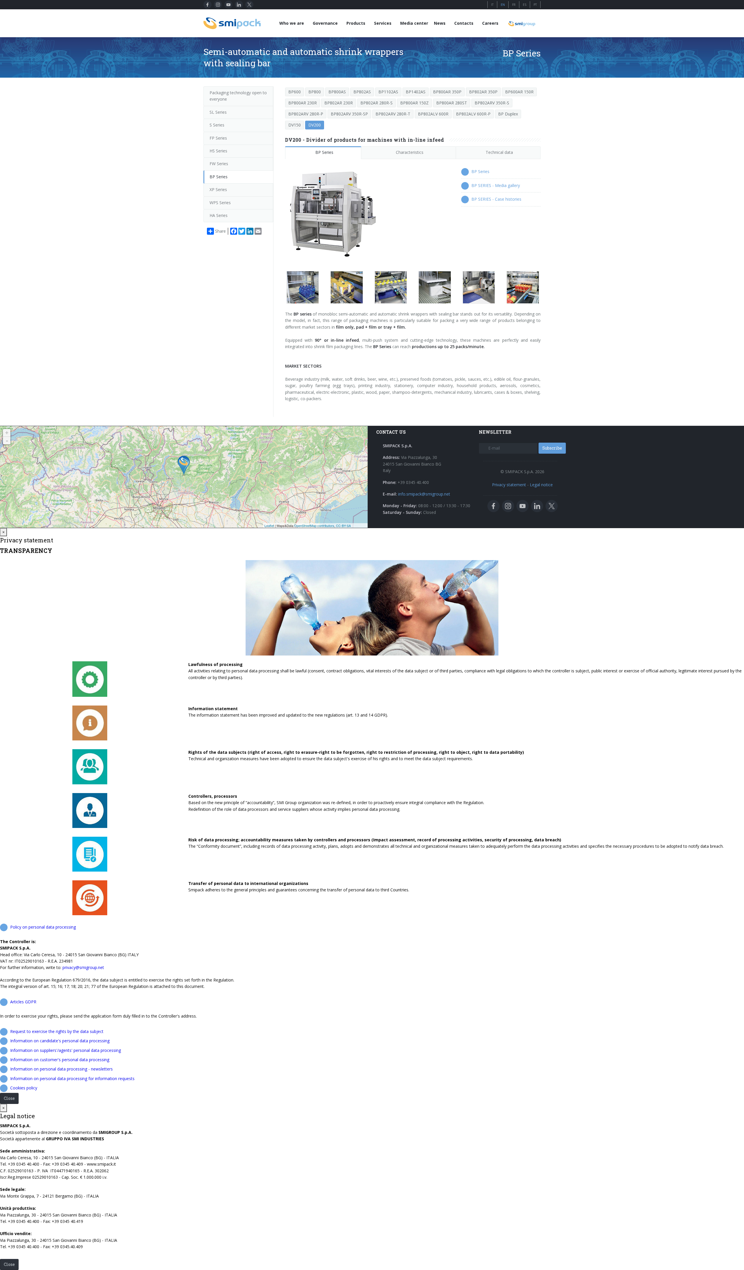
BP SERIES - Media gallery (495, 185)
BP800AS (337, 92)
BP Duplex (508, 114)
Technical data (499, 152)
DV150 (294, 125)
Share (220, 231)
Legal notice (541, 484)
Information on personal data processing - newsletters (61, 1069)
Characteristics (409, 152)
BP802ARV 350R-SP (349, 114)
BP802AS (362, 92)
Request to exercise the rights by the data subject (56, 1031)
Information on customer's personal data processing (59, 1059)
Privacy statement (509, 484)
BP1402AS (415, 92)
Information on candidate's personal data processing (60, 1040)
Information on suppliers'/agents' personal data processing (65, 1050)
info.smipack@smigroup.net (424, 494)
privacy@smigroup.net (83, 967)
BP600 (294, 92)
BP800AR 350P (447, 92)
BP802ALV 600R (433, 114)
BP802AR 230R (338, 103)
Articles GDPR (23, 1001)
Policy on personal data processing (43, 927)
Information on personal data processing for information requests (72, 1078)
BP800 (314, 92)
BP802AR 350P (483, 92)
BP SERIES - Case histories (496, 199)
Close (9, 1098)
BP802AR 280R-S (376, 103)
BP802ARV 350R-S (492, 103)
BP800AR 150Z (414, 103)
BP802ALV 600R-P (473, 114)
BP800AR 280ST (451, 103)
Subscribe (552, 448)
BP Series (324, 152)
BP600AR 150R (519, 92)
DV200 (314, 125)
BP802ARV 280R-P (305, 114)
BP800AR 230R (302, 103)
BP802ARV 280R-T (392, 114)
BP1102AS (388, 92)
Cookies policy (23, 1088)
